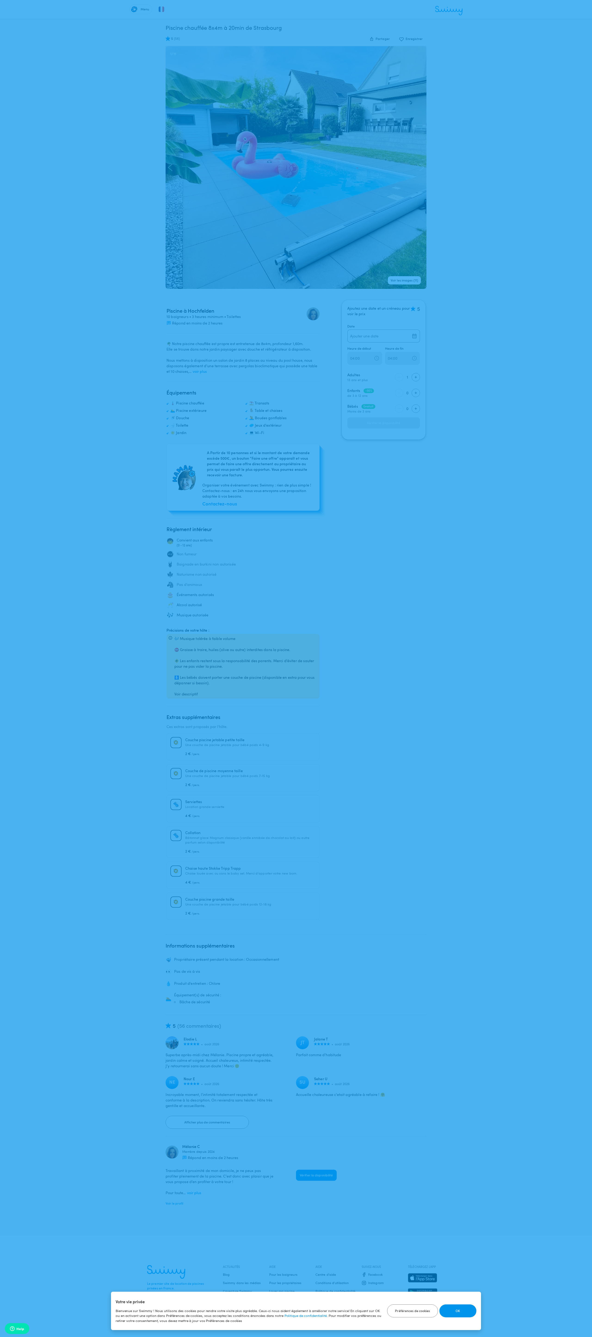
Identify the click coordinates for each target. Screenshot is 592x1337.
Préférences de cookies (412, 1311)
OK (458, 1311)
